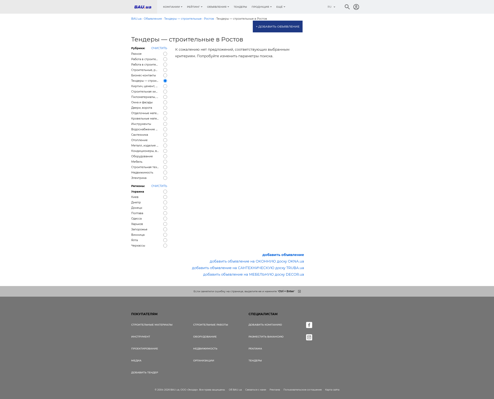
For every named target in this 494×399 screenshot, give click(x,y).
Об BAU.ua (235, 389)
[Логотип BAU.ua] (145, 7)
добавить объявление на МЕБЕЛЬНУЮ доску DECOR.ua (253, 274)
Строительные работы (210, 324)
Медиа (136, 360)
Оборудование (205, 336)
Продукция (260, 6)
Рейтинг (193, 6)
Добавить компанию (265, 324)
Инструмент (140, 336)
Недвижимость (205, 348)
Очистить (159, 48)
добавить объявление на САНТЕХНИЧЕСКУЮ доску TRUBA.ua (248, 268)
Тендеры (240, 6)
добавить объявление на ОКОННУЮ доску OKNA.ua (257, 261)
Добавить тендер (144, 372)
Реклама (255, 348)
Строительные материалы (152, 324)
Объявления (217, 6)
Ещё (279, 6)
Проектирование (144, 348)
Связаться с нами (255, 389)
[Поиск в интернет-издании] (347, 6)
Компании (171, 6)
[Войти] (356, 6)
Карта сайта (332, 389)
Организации (203, 360)
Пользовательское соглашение (302, 389)
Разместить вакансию (266, 336)
